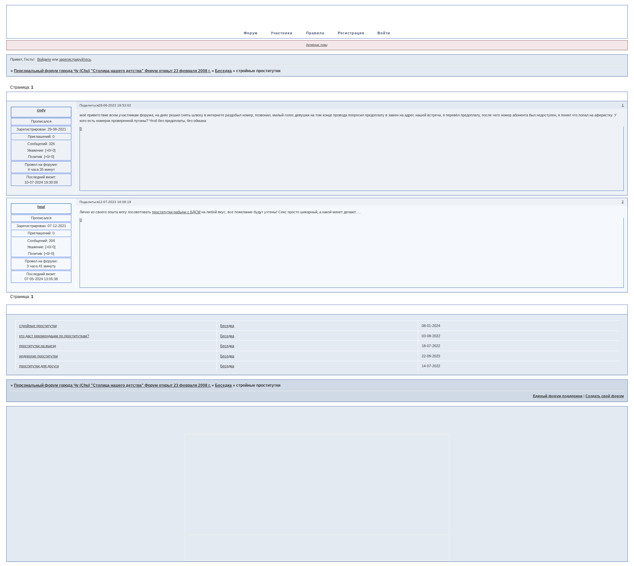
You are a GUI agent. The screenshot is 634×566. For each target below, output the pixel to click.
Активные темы (316, 44)
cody (41, 110)
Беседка (223, 71)
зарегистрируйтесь (75, 59)
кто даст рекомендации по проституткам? (54, 336)
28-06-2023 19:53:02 (114, 105)
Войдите (44, 59)
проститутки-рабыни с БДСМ (176, 212)
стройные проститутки (38, 326)
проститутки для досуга (39, 366)
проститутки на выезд (37, 346)
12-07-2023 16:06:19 (114, 202)
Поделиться (89, 105)
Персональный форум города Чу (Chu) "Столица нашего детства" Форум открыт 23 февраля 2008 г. (112, 71)
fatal (41, 207)
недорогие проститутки (38, 356)
